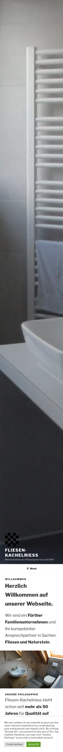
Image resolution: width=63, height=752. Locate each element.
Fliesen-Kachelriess (21, 553)
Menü (33, 568)
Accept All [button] (33, 744)
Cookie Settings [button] (14, 744)
